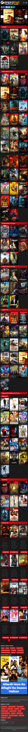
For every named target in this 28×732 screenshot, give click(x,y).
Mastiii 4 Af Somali (4, 193)
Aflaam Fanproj (4, 543)
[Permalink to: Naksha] (5, 587)
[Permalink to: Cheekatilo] (5, 175)
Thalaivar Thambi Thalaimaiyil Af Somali (5, 110)
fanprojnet (22, 708)
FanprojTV (3, 546)
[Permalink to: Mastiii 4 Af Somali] (5, 188)
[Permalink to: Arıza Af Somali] (14, 301)
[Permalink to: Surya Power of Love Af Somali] (5, 79)
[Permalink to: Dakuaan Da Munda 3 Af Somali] (14, 258)
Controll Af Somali (14, 206)
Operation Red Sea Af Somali (5, 363)
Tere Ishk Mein (5, 166)
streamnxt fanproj (5, 711)
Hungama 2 (13, 595)
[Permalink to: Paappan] (23, 560)
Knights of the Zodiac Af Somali (5, 376)
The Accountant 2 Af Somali (23, 323)
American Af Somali (14, 56)
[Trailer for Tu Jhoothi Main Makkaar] (11, 637)
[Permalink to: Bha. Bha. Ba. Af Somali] (14, 215)
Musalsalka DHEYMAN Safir (5, 279)
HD (1, 9)
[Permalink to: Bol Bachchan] (5, 615)
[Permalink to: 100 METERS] (23, 615)
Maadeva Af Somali (14, 40)
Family (15, 627)
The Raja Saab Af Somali (23, 493)
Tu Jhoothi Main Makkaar (14, 624)
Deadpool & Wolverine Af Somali (5, 335)
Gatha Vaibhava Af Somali (13, 151)
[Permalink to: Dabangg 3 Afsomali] (5, 458)
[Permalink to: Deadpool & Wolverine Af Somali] (5, 331)
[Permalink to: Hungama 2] (14, 587)
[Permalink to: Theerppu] (5, 560)
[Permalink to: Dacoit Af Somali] (23, 188)
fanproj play (14, 650)
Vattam (14, 568)
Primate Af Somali (14, 111)
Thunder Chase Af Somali (14, 349)
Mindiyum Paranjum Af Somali (5, 137)
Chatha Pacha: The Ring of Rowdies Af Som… (23, 83)
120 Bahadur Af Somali (5, 236)
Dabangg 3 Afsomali (5, 463)
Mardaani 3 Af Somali (14, 138)
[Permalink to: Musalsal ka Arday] (14, 288)
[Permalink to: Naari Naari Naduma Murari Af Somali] (23, 119)
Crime (15, 541)
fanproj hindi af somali (6, 650)
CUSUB (25, 100)
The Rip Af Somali (23, 180)
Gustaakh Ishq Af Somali (23, 138)
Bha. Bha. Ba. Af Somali (14, 220)
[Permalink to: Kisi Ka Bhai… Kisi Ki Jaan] (5, 531)
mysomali (13, 652)
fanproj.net (3, 708)
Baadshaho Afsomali (23, 463)
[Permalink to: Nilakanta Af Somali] (14, 119)
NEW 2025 (16, 482)
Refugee (23, 595)
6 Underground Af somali (23, 349)
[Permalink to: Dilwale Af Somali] (5, 444)
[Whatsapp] (12, 7)
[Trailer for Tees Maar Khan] (11, 552)
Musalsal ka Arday (14, 293)
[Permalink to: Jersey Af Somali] (5, 501)
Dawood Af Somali (5, 67)
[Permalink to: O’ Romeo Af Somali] (19, 16)
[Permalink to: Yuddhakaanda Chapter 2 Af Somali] (5, 344)
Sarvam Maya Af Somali (23, 111)
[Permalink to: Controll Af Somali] (14, 201)
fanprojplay (17, 708)
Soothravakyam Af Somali (23, 250)
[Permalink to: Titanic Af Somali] (5, 318)
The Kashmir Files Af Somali (14, 519)
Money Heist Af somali (23, 293)
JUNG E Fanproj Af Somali (23, 336)
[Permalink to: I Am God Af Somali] (8, 16)
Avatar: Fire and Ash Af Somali (5, 250)
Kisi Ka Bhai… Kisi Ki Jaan (5, 539)
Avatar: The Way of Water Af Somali (14, 336)
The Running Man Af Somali (5, 206)
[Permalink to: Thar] (23, 531)
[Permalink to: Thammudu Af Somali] (5, 258)
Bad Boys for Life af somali (14, 363)
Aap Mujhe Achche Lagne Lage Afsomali (14, 448)
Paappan (23, 568)
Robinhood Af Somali (14, 236)
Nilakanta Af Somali (14, 125)
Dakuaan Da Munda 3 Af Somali (14, 262)
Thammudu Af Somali (5, 263)
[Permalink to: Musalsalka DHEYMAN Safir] (5, 274)
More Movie (5, 396)
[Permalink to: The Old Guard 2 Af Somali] (14, 61)
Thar (23, 539)
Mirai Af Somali (14, 180)
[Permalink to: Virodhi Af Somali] (14, 417)
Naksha (4, 595)
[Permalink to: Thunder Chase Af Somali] (14, 344)
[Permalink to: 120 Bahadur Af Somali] (5, 231)
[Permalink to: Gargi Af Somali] (14, 501)
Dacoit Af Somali (23, 193)
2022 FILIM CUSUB (5, 495)
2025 (17, 252)
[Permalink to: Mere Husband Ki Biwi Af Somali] (23, 48)
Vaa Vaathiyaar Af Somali (14, 193)
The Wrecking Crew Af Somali (14, 84)
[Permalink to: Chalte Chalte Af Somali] (23, 404)
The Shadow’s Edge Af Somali (23, 236)
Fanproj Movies (13, 544)
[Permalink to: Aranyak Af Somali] (5, 301)
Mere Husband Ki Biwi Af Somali (23, 53)
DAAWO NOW (6, 552)
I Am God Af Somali (8, 23)
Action (3, 542)
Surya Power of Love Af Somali (5, 84)
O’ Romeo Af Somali (19, 23)
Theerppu (5, 568)
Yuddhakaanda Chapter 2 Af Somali (5, 349)
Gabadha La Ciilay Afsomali (14, 279)
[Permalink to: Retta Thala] (14, 161)
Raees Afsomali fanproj (23, 449)
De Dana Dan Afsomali (4, 423)
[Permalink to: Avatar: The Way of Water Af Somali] (14, 331)
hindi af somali (20, 650)
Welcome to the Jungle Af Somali (14, 493)
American (25, 325)
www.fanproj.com (20, 652)
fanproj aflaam (13, 542)
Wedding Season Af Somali (23, 506)
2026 (26, 196)
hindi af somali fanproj (6, 652)
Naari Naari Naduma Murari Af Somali (23, 124)
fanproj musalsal (20, 706)
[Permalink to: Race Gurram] (5, 404)
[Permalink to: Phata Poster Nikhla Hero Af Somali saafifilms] (23, 417)
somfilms (4, 548)
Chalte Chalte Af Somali (23, 409)
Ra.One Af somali (5, 436)
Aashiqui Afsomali (14, 409)
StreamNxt (5, 549)
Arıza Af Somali (14, 306)
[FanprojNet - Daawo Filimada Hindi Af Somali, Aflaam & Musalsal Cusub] (10, 2)
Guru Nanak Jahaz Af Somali (4, 151)
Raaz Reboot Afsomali (13, 436)
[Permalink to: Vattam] (14, 560)
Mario (23, 153)
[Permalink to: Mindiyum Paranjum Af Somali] (5, 133)
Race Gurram (4, 409)
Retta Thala (14, 166)
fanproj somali (4, 706)
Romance (6, 547)
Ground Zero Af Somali (14, 250)
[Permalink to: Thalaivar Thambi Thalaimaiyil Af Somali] (5, 106)
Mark (23, 166)
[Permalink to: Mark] (23, 161)
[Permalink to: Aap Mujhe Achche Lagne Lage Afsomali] (14, 444)
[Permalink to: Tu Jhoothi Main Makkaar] (14, 615)
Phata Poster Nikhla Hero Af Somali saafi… (23, 422)
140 (16, 640)
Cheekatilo (5, 180)
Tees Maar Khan (14, 539)
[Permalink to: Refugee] (23, 587)
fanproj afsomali (19, 648)
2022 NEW (16, 508)
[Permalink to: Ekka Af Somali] (5, 48)
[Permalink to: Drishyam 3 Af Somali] (23, 201)
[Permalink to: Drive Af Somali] (23, 35)
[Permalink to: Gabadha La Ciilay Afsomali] (14, 274)
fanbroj (3, 648)
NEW (8, 56)
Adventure (6, 597)
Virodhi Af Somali (14, 423)
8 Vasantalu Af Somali (14, 53)
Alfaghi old (7, 438)
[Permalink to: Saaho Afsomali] (14, 458)
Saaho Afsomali (14, 463)
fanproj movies (10, 708)
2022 (26, 495)
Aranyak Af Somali (4, 306)
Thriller (25, 548)
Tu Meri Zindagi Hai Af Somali (5, 220)
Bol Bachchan (5, 623)
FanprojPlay (6, 545)
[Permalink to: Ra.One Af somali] (5, 431)
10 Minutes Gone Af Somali (5, 390)
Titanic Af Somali (5, 323)
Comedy (12, 541)
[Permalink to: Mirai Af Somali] (14, 175)
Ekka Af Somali (5, 53)
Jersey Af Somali (5, 506)
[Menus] (26, 3)
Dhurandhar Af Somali (5, 40)
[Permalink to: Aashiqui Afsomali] (14, 404)
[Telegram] (14, 7)
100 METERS (23, 623)
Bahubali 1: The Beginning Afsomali (5, 475)
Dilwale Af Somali (5, 449)
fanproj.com (13, 648)
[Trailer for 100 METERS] (20, 637)
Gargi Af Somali (14, 506)
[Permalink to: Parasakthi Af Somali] (5, 119)
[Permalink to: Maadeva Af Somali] (14, 35)
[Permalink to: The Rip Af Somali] (23, 175)
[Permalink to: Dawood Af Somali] (5, 61)
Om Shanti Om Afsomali (23, 436)
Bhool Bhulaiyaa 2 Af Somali (4, 519)
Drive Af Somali (23, 40)
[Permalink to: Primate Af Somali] (14, 106)
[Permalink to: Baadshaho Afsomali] (23, 458)
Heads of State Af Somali (14, 376)
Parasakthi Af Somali (4, 125)
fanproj (7, 648)
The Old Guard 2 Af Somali (14, 68)
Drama (22, 542)
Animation (21, 626)
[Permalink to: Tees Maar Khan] (14, 531)
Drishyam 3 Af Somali (23, 206)
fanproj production (12, 706)
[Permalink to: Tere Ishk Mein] (5, 161)
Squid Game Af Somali (5, 293)
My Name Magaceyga (23, 279)
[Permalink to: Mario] (23, 146)
